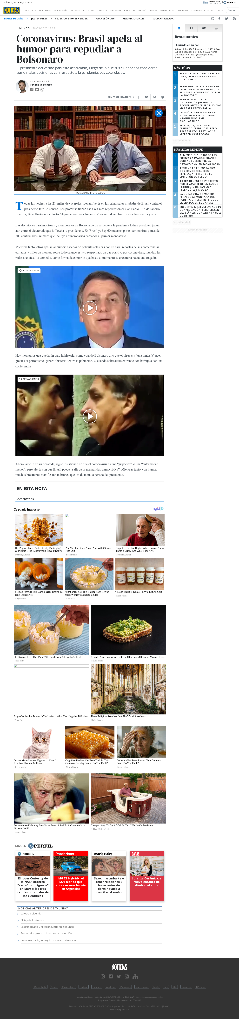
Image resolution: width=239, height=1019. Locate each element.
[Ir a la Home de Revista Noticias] (11, 10)
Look (156, 987)
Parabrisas (125, 987)
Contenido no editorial (208, 10)
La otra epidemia (31, 913)
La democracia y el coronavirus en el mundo (47, 927)
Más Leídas (182, 68)
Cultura (88, 10)
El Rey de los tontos (32, 920)
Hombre (97, 987)
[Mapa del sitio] (135, 976)
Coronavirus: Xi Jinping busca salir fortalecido (48, 940)
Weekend (110, 987)
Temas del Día (14, 18)
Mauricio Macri (134, 18)
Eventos (129, 10)
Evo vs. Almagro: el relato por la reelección (46, 933)
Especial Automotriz (174, 10)
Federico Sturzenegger (71, 18)
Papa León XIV (105, 18)
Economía (60, 10)
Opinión (115, 10)
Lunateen (186, 987)
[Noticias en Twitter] (227, 19)
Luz (166, 987)
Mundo (75, 10)
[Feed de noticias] (235, 19)
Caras (54, 987)
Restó (142, 10)
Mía (175, 987)
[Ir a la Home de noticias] (119, 967)
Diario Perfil (40, 987)
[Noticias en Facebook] (219, 19)
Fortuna (83, 987)
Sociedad (45, 10)
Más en (21, 846)
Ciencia (102, 10)
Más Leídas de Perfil (188, 150)
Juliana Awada (163, 18)
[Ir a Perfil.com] (229, 2)
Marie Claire (68, 987)
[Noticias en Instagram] (212, 19)
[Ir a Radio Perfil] (212, 2)
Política (30, 10)
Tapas (153, 10)
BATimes (200, 987)
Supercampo (142, 987)
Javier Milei (39, 18)
